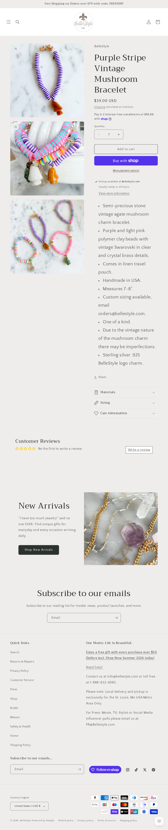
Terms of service (107, 820)
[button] (8, 22)
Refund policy (66, 820)
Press (13, 689)
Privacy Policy (19, 671)
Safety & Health (20, 726)
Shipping (99, 107)
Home (14, 736)
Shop (13, 699)
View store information (114, 193)
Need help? (94, 667)
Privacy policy (85, 820)
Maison (15, 717)
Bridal (14, 708)
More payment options (126, 170)
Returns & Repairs (22, 661)
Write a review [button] (139, 450)
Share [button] (102, 377)
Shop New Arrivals (39, 549)
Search (15, 652)
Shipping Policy (20, 745)
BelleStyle (25, 820)
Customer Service (22, 680)
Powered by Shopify (43, 820)
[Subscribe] (116, 618)
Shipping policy (128, 820)
